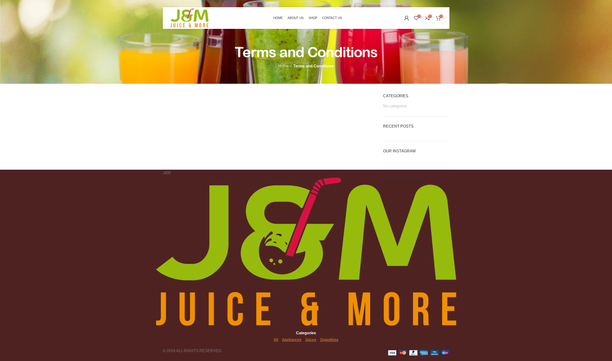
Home (283, 66)
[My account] (406, 18)
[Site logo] (189, 18)
